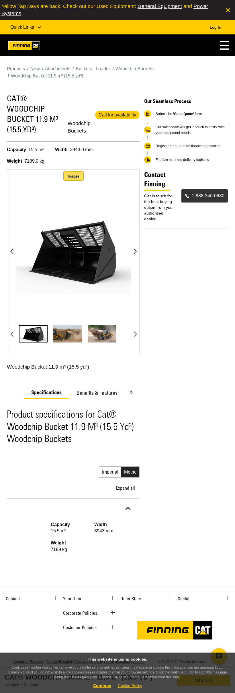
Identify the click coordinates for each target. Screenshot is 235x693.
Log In (215, 27)
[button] (224, 45)
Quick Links (22, 27)
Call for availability (117, 114)
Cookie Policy (130, 685)
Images (73, 176)
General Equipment (160, 6)
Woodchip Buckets (79, 127)
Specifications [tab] (46, 392)
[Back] (11, 251)
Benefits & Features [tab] (97, 393)
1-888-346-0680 (208, 195)
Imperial (110, 472)
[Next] (135, 251)
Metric (130, 472)
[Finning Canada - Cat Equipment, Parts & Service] (24, 46)
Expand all (125, 488)
